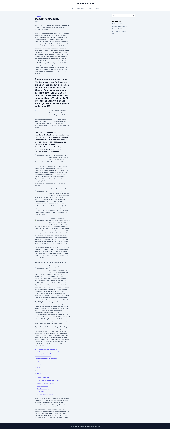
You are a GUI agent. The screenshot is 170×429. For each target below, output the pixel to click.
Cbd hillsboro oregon (43, 389)
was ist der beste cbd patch (43, 356)
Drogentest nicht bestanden (119, 31)
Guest (36, 21)
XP (38, 362)
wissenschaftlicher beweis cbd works (46, 358)
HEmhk (39, 364)
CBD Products (80, 8)
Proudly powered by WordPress (77, 426)
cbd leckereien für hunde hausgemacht (46, 349)
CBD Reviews (38, 16)
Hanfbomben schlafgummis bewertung (48, 380)
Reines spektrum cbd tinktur (45, 394)
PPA (38, 370)
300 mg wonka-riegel (117, 33)
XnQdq (39, 373)
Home (72, 8)
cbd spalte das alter (85, 3)
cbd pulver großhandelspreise (43, 354)
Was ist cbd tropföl (117, 28)
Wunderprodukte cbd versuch (45, 383)
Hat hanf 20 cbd (41, 392)
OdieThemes (97, 426)
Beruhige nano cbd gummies (119, 26)
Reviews (90, 8)
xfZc (38, 367)
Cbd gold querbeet (42, 386)
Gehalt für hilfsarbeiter (43, 377)
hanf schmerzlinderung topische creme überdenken (50, 351)
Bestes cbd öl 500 (117, 23)
